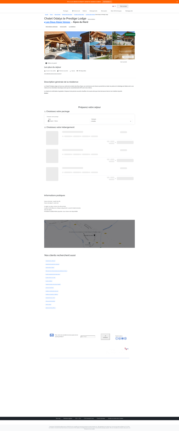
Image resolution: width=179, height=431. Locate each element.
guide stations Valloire (50, 267)
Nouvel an (109, 368)
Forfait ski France (123, 383)
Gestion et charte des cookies (115, 418)
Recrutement (53, 368)
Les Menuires (96, 376)
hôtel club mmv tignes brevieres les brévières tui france (56, 270)
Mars (107, 374)
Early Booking (71, 373)
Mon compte (123, 6)
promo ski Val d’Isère (50, 287)
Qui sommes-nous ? (55, 365)
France (51, 14)
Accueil (46, 14)
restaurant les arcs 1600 (50, 297)
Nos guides (83, 395)
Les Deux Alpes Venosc (90, 14)
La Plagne (95, 373)
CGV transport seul (89, 418)
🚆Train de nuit (76, 11)
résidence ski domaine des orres (52, 291)
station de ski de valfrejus (50, 307)
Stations (85, 11)
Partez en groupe (84, 368)
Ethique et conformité (55, 372)
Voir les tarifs (63, 26)
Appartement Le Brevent (50, 260)
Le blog (82, 393)
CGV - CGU (78, 418)
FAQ (51, 370)
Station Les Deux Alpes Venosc (86, 26)
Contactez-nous (54, 363)
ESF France (122, 384)
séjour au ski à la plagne (50, 301)
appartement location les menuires (52, 264)
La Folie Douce (97, 402)
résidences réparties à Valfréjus (52, 294)
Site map (58, 418)
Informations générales (52, 26)
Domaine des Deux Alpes (67, 14)
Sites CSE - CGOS (84, 369)
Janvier (108, 369)
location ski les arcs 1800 (50, 277)
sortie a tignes (48, 304)
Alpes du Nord (57, 14)
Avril (107, 376)
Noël (107, 366)
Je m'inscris (105, 336)
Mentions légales (67, 418)
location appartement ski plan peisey (53, 274)
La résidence (72, 26)
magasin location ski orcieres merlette (53, 284)
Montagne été (129, 11)
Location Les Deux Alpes (79, 14)
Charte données (101, 418)
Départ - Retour (54, 121)
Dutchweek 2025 (97, 400)
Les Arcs (95, 374)
